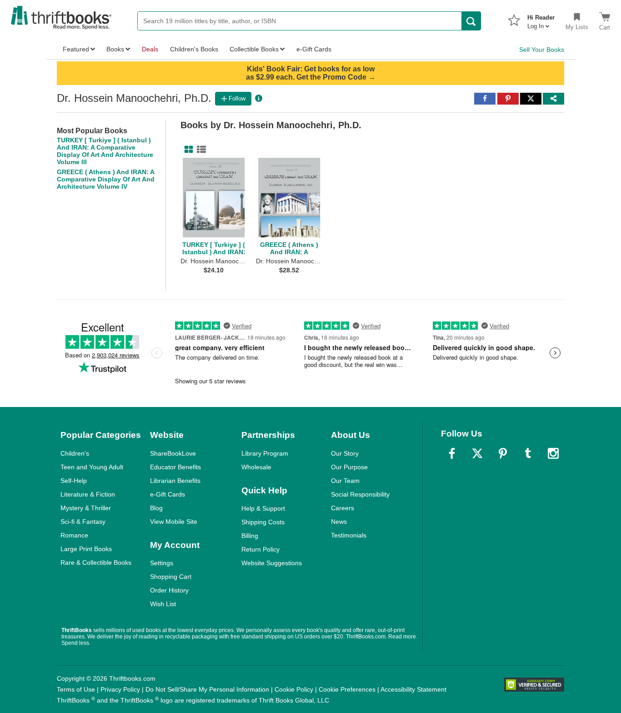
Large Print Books (86, 548)
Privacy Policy (120, 689)
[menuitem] (541, 19)
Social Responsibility (360, 494)
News (339, 521)
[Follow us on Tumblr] (528, 453)
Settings (161, 563)
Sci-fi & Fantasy (82, 521)
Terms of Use (76, 689)
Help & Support (263, 508)
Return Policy (260, 549)
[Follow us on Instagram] (553, 453)
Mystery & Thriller (85, 508)
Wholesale (256, 467)
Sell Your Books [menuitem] (541, 49)
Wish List (163, 604)
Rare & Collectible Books (95, 562)
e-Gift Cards (167, 494)
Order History (169, 590)
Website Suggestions (271, 563)
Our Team (345, 480)
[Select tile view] (199, 149)
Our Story (345, 453)
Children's (74, 453)
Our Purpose (349, 467)
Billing (249, 535)
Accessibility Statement (413, 689)
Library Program (264, 453)
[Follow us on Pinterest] (503, 453)
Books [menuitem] (115, 49)
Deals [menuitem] (150, 49)
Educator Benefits (175, 467)
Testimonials (348, 535)
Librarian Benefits (175, 480)
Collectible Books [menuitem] (254, 49)
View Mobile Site (173, 521)
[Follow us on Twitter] (477, 453)
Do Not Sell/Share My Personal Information (207, 689)
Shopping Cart (170, 576)
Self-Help (73, 480)
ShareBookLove (173, 453)
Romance (74, 535)
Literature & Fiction (87, 494)
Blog (156, 508)
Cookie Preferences (347, 689)
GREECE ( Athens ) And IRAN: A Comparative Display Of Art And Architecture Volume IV (106, 179)
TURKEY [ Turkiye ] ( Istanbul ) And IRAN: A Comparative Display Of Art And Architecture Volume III (105, 151)
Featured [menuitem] (76, 49)
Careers (342, 508)
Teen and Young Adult (91, 467)
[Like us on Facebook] (452, 453)
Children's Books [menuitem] (194, 49)
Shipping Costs (263, 522)
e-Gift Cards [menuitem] (313, 49)
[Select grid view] (186, 149)
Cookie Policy (294, 689)
